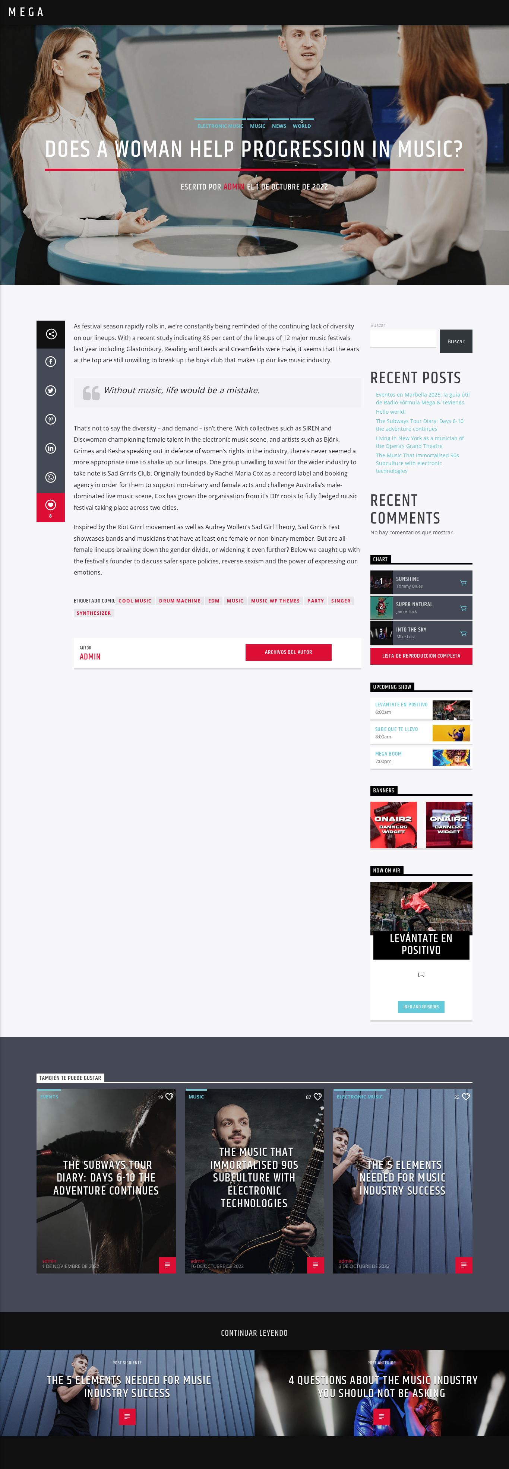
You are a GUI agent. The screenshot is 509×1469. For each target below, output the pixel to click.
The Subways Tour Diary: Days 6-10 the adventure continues (106, 1178)
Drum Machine (179, 601)
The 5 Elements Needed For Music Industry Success (403, 1178)
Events (49, 1096)
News (279, 126)
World (302, 126)
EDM (214, 601)
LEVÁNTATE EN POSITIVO (401, 704)
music (235, 601)
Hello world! (391, 411)
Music (257, 126)
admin (234, 187)
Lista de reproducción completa (421, 656)
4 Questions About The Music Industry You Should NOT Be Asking (383, 1387)
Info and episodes (421, 1007)
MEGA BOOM (388, 754)
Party (315, 601)
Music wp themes (275, 601)
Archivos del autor (288, 652)
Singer (341, 601)
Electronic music (220, 126)
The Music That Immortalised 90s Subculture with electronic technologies (417, 463)
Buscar (377, 325)
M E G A (26, 12)
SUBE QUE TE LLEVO (396, 729)
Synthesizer (94, 613)
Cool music (135, 601)
